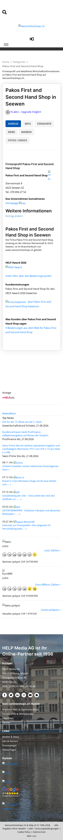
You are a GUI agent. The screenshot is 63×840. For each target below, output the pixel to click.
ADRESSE (13, 123)
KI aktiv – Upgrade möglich (26, 112)
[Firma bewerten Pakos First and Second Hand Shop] (16, 301)
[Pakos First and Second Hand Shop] (17, 267)
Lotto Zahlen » (52, 550)
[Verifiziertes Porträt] (49, 175)
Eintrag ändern (14, 216)
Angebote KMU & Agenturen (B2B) (20, 709)
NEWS (11, 132)
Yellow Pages (9, 749)
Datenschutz (39, 831)
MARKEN (26, 132)
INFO (28, 123)
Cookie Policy (23, 831)
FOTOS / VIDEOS (17, 140)
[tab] (5, 413)
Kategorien (19, 61)
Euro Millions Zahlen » (48, 584)
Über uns (31, 835)
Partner (6, 722)
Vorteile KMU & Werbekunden (18, 713)
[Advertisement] (35, 374)
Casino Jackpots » (51, 609)
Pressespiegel (9, 745)
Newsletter (8, 718)
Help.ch (33, 825)
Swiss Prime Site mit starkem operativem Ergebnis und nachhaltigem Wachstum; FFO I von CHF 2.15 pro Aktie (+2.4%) (31, 449)
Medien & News (10, 736)
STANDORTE (44, 123)
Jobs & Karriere (10, 741)
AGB (30, 828)
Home (5, 61)
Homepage (12, 203)
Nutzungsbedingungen (47, 828)
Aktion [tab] (12, 413)
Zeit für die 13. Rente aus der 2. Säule (22, 421)
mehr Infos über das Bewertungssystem (29, 276)
